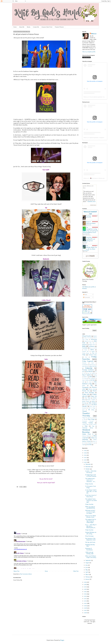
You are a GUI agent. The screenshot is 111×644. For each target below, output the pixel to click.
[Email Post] (17, 486)
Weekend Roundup (86, 431)
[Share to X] (23, 487)
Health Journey (92, 364)
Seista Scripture (93, 403)
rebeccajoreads (103, 178)
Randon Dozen (85, 401)
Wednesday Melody (87, 428)
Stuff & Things (91, 408)
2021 (85, 460)
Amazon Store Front (47, 27)
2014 (85, 594)
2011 (85, 601)
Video (86, 426)
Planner (95, 390)
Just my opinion (91, 373)
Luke (83, 382)
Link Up (92, 380)
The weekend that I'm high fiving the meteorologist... (90, 521)
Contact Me (36, 27)
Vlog (93, 426)
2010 (85, 603)
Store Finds (92, 406)
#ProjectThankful (86, 336)
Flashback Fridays (93, 354)
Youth (83, 444)
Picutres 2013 (85, 390)
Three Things (91, 419)
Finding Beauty (85, 353)
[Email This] (20, 487)
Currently (84, 348)
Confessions (91, 346)
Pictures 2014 (92, 389)
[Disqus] (46, 511)
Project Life (94, 396)
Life (90, 376)
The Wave (88, 216)
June (87, 567)
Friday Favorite (89, 484)
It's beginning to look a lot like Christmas (90, 475)
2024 (85, 453)
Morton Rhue (89, 217)
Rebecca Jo (93, 33)
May (87, 570)
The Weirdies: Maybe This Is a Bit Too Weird (91, 247)
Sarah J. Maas (89, 224)
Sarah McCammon (86, 233)
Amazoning (94, 339)
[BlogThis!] (21, 487)
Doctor (85, 349)
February (88, 577)
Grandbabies (84, 364)
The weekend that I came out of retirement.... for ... (90, 480)
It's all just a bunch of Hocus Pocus (90, 496)
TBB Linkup (91, 409)
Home (15, 27)
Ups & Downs (94, 424)
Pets (92, 385)
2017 (85, 587)
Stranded (84, 408)
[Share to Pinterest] (26, 487)
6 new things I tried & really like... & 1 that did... (91, 491)
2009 (85, 605)
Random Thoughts (91, 399)
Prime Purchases (89, 392)
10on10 (95, 336)
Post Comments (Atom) (26, 574)
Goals (92, 363)
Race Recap (87, 398)
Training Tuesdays (87, 422)
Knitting (95, 375)
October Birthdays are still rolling (90, 533)
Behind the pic (88, 341)
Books (28, 27)
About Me (21, 27)
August (87, 562)
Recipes (93, 401)
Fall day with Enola (90, 542)
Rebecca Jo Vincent (88, 97)
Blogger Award (92, 344)
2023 (85, 455)
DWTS (92, 349)
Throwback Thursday (87, 421)
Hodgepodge (88, 368)
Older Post (75, 571)
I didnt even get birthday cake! (89, 553)
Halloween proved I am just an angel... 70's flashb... (90, 512)
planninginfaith (94, 137)
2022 (85, 457)
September (88, 560)
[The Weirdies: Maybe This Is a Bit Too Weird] (85, 248)
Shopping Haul (87, 404)
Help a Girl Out (93, 366)
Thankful (84, 411)
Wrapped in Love (91, 443)
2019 (85, 582)
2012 (85, 598)
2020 (85, 462)
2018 (85, 584)
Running (84, 403)
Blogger (62, 640)
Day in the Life (93, 348)
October (88, 469)
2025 (85, 450)
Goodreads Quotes (93, 205)
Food (86, 357)
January (88, 579)
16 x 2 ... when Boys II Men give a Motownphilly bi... (90, 526)
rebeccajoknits (98, 97)
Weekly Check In (87, 434)
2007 (85, 610)
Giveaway (84, 363)
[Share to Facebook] (24, 487)
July (87, 565)
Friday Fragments (87, 361)
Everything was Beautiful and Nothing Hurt (90, 239)
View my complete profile (88, 51)
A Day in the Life (88, 337)
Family (93, 351)
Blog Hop (92, 342)
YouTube (89, 444)
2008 (85, 608)
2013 (85, 596)
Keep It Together (86, 375)
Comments (87, 297)
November (88, 466)
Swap (83, 409)
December (88, 464)
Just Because (89, 371)
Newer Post (16, 571)
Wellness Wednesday (86, 436)
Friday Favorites (89, 358)
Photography (85, 387)
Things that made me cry (87, 417)
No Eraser (89, 382)
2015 (85, 591)
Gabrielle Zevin (92, 201)
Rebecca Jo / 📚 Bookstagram (91, 178)
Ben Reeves (85, 242)
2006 (85, 612)
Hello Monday (85, 366)
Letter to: (86, 376)
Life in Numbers (92, 378)
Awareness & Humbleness (89, 549)
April (87, 572)
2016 (85, 589)
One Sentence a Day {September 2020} (90, 539)
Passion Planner (59, 27)
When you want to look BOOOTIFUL (90, 507)
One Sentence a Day (89, 382)
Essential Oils (85, 351)
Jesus (83, 371)
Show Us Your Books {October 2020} (90, 516)
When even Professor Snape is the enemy (90, 556)
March (87, 574)
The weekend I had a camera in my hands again (91, 500)
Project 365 (85, 394)
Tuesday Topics (85, 424)
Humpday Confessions (88, 370)
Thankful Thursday (86, 414)
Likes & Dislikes (85, 380)
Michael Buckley (86, 250)
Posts (85, 294)
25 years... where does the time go (90, 471)
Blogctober (84, 344)
